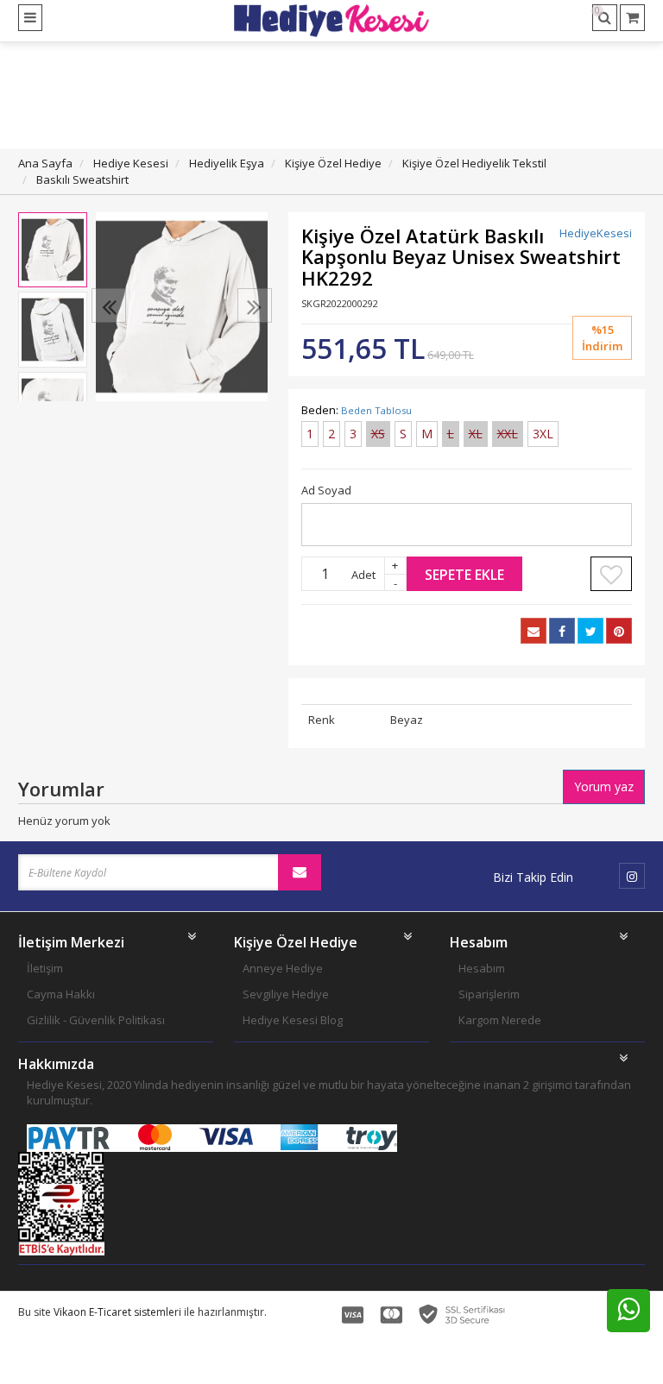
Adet (363, 574)
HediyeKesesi (595, 233)
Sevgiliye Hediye (286, 994)
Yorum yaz (604, 786)
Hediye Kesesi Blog (293, 1020)
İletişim (45, 968)
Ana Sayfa (45, 163)
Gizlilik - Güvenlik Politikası (96, 1020)
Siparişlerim (489, 994)
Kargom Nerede (499, 1020)
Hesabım (481, 968)
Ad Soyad (326, 490)
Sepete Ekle (464, 574)
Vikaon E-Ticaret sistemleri (117, 1312)
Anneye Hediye (283, 968)
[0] (632, 17)
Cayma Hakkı (61, 994)
